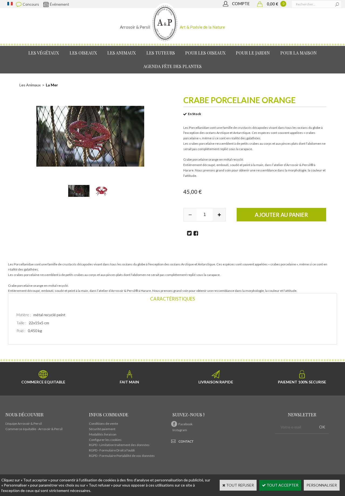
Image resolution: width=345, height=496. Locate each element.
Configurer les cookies (105, 440)
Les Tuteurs (160, 53)
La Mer (52, 85)
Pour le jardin (253, 53)
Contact (186, 441)
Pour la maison (298, 53)
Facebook (185, 424)
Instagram (179, 430)
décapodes (260, 128)
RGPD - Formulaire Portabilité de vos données (122, 456)
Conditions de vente (103, 423)
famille (228, 128)
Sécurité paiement (102, 429)
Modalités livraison (102, 434)
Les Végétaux (43, 53)
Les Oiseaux (83, 53)
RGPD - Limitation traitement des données (119, 445)
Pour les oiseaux (205, 53)
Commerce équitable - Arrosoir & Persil (34, 429)
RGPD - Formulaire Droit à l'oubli (112, 450)
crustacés (244, 128)
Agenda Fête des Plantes (172, 66)
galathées (253, 138)
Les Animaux (121, 53)
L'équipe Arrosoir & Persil (23, 423)
